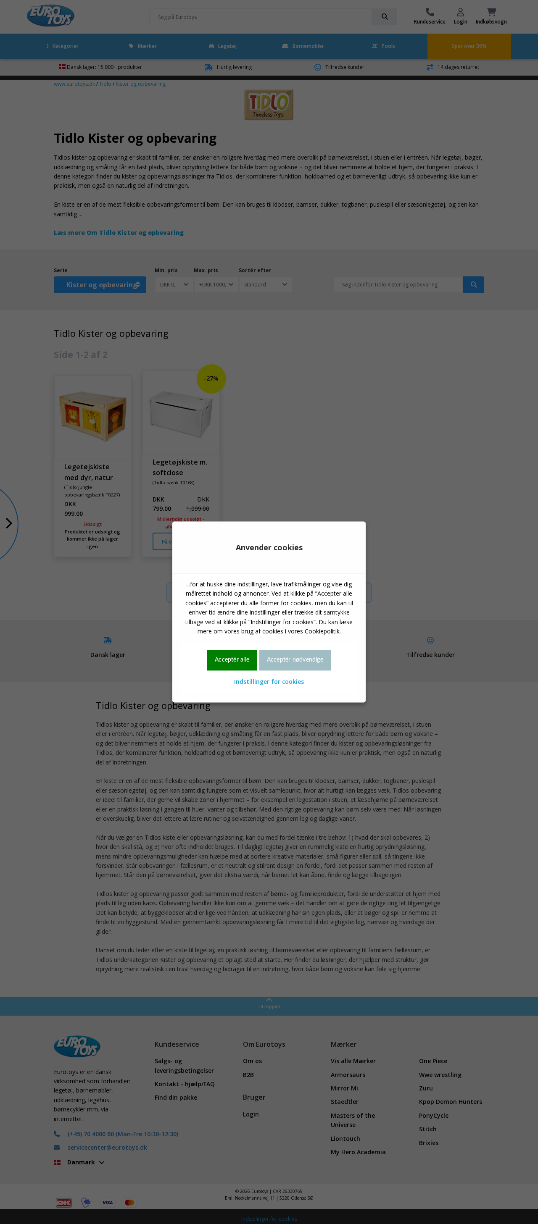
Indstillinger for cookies (269, 682)
